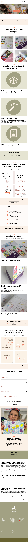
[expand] (14, 376)
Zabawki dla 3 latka (12, 521)
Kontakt (11, 529)
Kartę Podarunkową (7, 323)
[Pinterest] (16, 539)
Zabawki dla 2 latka (12, 520)
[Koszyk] (24, 2)
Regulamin (20, 516)
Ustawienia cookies (21, 519)
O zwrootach (2, 519)
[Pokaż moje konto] (23, 2)
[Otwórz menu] (26, 2)
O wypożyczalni (3, 516)
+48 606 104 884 (12, 532)
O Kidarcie (2, 523)
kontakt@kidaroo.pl (12, 533)
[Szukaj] (21, 2)
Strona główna (2, 16)
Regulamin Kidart (21, 517)
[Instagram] (12, 539)
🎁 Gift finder (20, 520)
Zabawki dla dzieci (12, 517)
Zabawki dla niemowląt (12, 518)
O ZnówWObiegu (3, 520)
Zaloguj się (2, 530)
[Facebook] (14, 539)
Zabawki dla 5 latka (12, 523)
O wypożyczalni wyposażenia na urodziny (5, 518)
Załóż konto (2, 531)
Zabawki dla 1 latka (12, 519)
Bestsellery (11, 516)
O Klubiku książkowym (3, 522)
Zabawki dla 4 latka (12, 522)
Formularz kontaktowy (12, 531)
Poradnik (20, 521)
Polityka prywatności (21, 518)
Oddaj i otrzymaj (3, 521)
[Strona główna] (3, 1)
